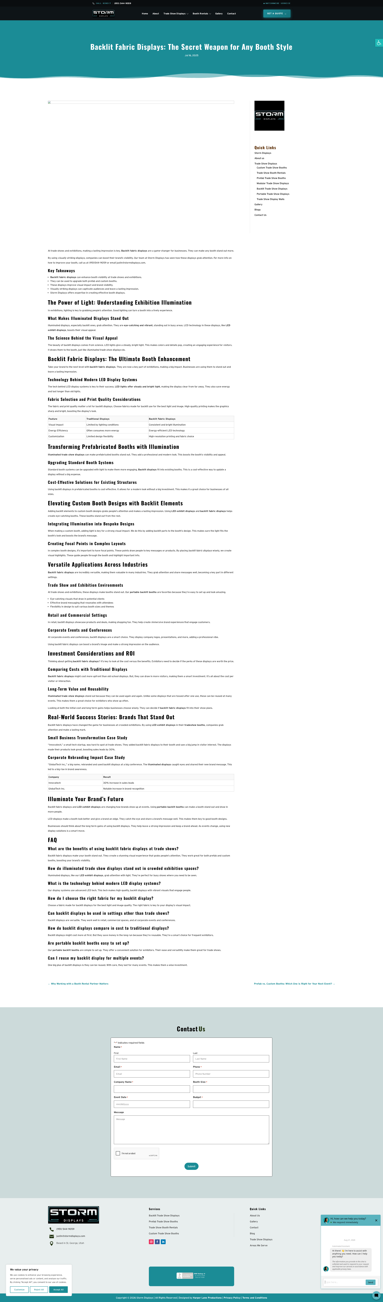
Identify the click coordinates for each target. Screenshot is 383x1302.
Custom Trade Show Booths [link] (272, 167)
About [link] (155, 13)
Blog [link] (252, 1233)
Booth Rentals (200, 13)
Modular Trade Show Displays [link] (273, 183)
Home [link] (145, 13)
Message (119, 1112)
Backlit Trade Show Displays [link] (272, 188)
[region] (39, 1280)
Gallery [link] (219, 13)
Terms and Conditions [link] (254, 1297)
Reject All (39, 1289)
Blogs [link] (257, 209)
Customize (19, 1289)
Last (195, 1053)
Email (118, 1066)
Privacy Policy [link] (232, 1297)
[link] (379, 43)
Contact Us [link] (260, 215)
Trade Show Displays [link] (265, 163)
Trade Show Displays (175, 13)
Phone (197, 1066)
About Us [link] (255, 1215)
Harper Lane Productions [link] (207, 1297)
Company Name (123, 1081)
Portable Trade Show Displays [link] (273, 194)
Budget (198, 1097)
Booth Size (200, 1081)
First (116, 1053)
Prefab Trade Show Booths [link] (271, 178)
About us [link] (259, 158)
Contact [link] (231, 13)
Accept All (58, 1289)
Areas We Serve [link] (259, 1245)
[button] (151, 1241)
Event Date (121, 1097)
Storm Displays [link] (262, 153)
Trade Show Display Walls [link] (270, 199)
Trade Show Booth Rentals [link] (271, 172)
